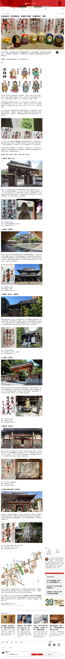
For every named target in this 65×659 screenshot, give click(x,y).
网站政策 (10, 647)
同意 (37, 654)
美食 (22, 8)
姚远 (2, 62)
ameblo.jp (47, 569)
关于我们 (4, 647)
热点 (38, 8)
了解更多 (49, 654)
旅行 (14, 8)
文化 (30, 8)
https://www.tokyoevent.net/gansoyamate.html (12, 605)
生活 (46, 8)
